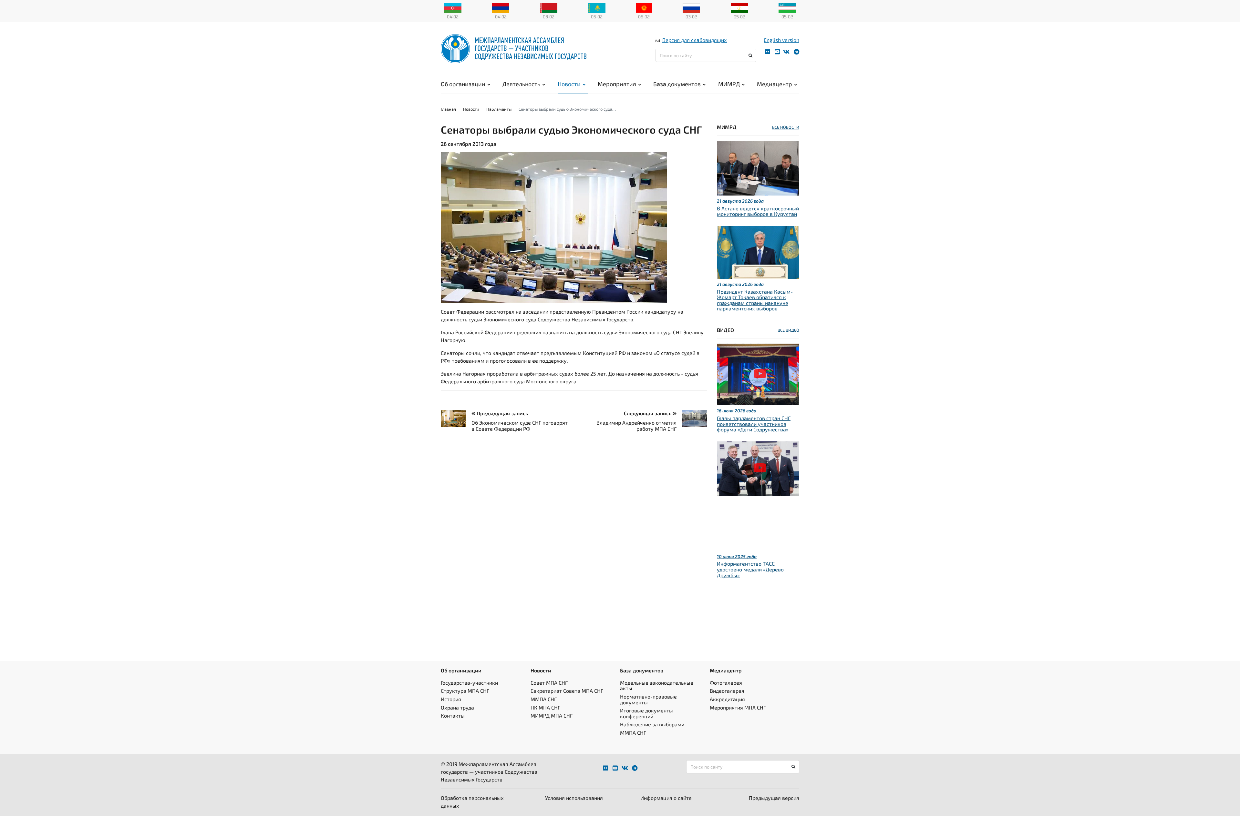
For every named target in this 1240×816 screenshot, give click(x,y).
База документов (677, 83)
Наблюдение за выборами (652, 724)
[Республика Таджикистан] (739, 7)
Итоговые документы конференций (646, 713)
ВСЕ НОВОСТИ (785, 127)
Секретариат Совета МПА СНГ (567, 691)
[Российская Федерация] (691, 7)
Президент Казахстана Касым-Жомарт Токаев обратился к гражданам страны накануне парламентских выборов (755, 300)
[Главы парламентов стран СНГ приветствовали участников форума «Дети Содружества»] (758, 374)
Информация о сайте (666, 798)
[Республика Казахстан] (596, 7)
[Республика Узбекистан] (787, 7)
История (451, 699)
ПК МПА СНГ (545, 707)
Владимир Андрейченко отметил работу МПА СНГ (636, 425)
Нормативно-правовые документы (648, 699)
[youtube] (777, 52)
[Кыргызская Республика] (644, 7)
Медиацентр (774, 83)
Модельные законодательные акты (656, 685)
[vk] (786, 52)
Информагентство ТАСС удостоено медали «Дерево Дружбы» (750, 569)
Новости (569, 83)
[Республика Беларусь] (548, 7)
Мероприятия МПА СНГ (738, 707)
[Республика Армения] (501, 7)
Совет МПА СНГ (549, 683)
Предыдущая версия (774, 798)
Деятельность (521, 83)
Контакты (453, 715)
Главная (448, 109)
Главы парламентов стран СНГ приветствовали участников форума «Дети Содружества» (753, 423)
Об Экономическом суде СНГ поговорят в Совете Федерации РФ (519, 425)
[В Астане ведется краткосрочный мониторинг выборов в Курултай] (758, 167)
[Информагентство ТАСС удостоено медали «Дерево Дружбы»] (758, 468)
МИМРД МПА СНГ (552, 715)
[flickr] (767, 52)
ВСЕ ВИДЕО (788, 330)
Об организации (463, 83)
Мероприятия (617, 83)
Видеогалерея (727, 691)
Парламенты (499, 109)
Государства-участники (469, 683)
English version (781, 40)
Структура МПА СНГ (465, 691)
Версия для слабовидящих (694, 40)
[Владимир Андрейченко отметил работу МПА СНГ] (692, 418)
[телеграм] (796, 52)
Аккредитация (727, 699)
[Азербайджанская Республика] (452, 7)
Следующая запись (648, 413)
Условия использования (574, 798)
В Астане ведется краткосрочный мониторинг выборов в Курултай (758, 211)
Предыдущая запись (501, 413)
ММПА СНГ (544, 699)
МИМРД (729, 83)
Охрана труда (457, 707)
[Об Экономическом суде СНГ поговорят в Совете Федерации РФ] (456, 418)
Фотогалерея (726, 683)
